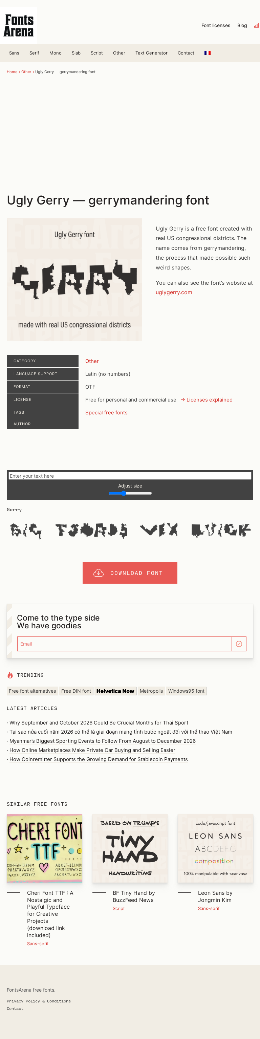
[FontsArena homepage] (18, 25)
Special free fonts (106, 412)
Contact (186, 53)
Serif (34, 53)
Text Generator (151, 53)
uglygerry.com (174, 292)
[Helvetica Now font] (115, 691)
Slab (76, 53)
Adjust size (130, 486)
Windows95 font (186, 691)
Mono (55, 53)
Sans (14, 53)
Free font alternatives (32, 691)
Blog (242, 25)
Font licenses (216, 25)
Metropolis (151, 691)
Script (97, 53)
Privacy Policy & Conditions (39, 1000)
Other (119, 53)
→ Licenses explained (206, 399)
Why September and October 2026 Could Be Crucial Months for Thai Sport (98, 722)
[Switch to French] (207, 53)
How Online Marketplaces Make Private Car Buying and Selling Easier (92, 750)
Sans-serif (38, 943)
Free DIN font (76, 691)
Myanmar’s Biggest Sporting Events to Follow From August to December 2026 (102, 741)
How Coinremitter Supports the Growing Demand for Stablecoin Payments (98, 759)
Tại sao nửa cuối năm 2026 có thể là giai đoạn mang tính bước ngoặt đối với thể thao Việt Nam (120, 732)
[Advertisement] (130, 133)
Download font (136, 572)
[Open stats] (257, 25)
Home (12, 71)
